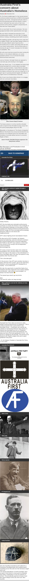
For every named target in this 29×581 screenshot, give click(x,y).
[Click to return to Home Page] (14, 153)
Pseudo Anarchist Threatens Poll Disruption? (13, 149)
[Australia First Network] (14, 353)
